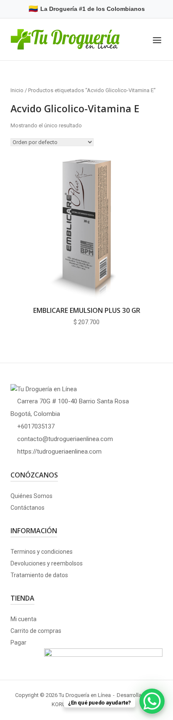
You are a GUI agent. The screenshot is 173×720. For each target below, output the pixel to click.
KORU (59, 704)
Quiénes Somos (31, 496)
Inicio (17, 90)
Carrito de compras (35, 630)
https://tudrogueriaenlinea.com (59, 451)
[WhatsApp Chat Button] (152, 701)
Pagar (18, 642)
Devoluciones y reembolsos (46, 563)
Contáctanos (27, 507)
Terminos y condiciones (41, 551)
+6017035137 (36, 426)
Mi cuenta (23, 619)
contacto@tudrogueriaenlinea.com (65, 439)
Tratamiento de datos (39, 575)
